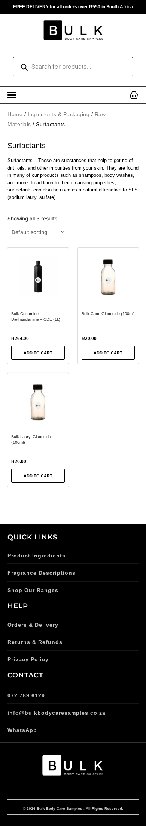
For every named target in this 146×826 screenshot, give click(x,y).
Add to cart (38, 353)
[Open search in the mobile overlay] (73, 66)
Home (14, 114)
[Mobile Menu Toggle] (11, 95)
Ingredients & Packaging (59, 114)
